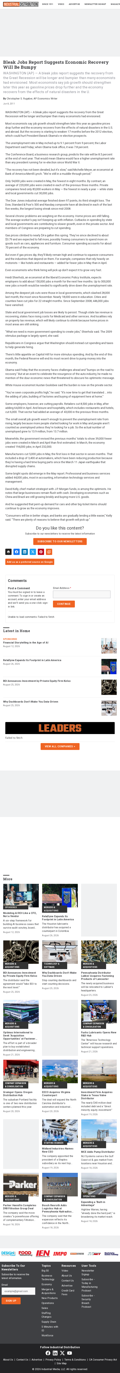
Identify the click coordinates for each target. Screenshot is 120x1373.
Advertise (37, 1359)
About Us (8, 1359)
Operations (89, 1196)
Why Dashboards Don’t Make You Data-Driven (30, 701)
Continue (64, 603)
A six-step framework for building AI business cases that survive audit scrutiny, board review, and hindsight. (21, 924)
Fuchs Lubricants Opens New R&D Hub (98, 1034)
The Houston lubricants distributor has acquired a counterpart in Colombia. (56, 927)
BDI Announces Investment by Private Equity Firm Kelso (37, 680)
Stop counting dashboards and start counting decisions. (59, 982)
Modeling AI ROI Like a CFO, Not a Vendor (20, 915)
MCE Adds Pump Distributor (98, 1151)
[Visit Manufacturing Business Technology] (111, 1253)
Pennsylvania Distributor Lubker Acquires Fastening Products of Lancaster (97, 975)
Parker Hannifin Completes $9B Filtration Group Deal (19, 1207)
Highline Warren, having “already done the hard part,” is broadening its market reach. (98, 1213)
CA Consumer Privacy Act (103, 1359)
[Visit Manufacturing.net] (94, 1253)
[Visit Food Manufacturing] (26, 1253)
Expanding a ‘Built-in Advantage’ (93, 1204)
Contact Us (22, 1359)
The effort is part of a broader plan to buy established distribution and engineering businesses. (20, 1047)
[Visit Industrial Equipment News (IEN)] (43, 1253)
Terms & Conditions (75, 1359)
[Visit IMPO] (60, 1253)
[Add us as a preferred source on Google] (49, 552)
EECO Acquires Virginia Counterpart (56, 1094)
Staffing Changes (53, 1143)
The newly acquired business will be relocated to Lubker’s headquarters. (97, 987)
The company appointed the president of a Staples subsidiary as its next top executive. (57, 1160)
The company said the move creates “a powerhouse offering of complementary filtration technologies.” (21, 1216)
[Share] (16, 552)
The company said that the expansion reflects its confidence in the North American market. (57, 1219)
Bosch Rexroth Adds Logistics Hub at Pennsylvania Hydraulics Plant (57, 1208)
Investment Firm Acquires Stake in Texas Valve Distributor (97, 1095)
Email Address (62, 588)
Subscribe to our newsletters (60, 541)
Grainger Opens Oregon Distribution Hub (17, 1094)
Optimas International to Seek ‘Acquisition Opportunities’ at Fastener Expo (19, 1035)
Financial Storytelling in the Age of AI (25, 642)
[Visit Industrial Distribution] (77, 1253)
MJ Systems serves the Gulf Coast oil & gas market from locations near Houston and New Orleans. (97, 1160)
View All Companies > (60, 746)
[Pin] (41, 552)
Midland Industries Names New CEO (57, 1150)
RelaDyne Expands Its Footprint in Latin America (32, 660)
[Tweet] (33, 552)
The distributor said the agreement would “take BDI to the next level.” (20, 984)
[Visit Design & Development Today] (9, 1253)
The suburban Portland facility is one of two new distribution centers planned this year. (20, 1103)
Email (5, 1285)
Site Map (62, 1363)
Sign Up (11, 1300)
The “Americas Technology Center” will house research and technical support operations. (99, 1043)
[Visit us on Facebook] (48, 1353)
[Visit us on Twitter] (62, 1353)
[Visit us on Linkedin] (55, 1353)
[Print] (8, 552)
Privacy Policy (53, 1359)
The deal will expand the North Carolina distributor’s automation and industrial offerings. (59, 1103)
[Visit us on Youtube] (69, 1353)
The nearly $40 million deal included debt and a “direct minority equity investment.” (96, 1106)
